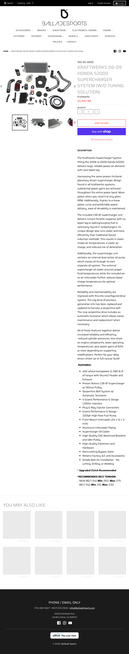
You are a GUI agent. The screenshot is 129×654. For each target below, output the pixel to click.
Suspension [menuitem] (55, 36)
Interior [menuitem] (36, 36)
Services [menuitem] (110, 36)
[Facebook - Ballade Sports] (115, 51)
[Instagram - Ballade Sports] (119, 51)
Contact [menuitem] (71, 41)
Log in (90, 3)
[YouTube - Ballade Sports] (124, 51)
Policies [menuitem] (57, 41)
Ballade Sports (68, 644)
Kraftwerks (83, 97)
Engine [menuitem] (107, 30)
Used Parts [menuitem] (91, 36)
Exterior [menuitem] (19, 36)
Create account (103, 3)
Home (5, 51)
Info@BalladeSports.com (82, 608)
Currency (21, 3)
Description (84, 150)
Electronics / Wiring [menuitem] (84, 30)
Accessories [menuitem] (23, 30)
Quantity (81, 107)
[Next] (74, 86)
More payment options (101, 139)
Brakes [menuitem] (41, 30)
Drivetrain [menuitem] (59, 30)
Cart (121, 3)
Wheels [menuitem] (73, 36)
